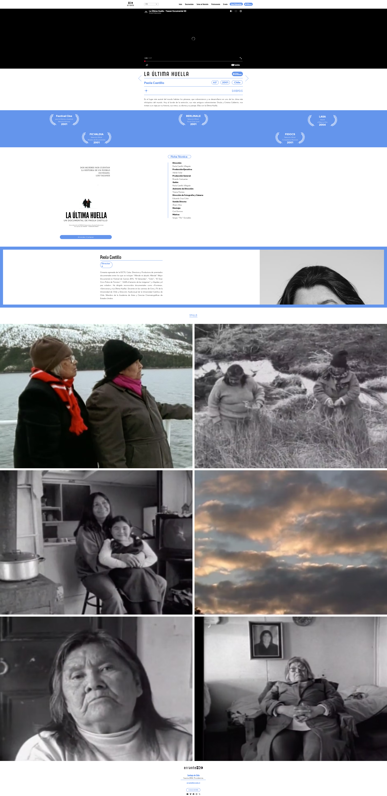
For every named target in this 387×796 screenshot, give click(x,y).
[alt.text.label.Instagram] (197, 794)
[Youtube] (187, 794)
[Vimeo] (190, 794)
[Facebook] (193, 794)
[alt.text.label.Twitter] (200, 794)
